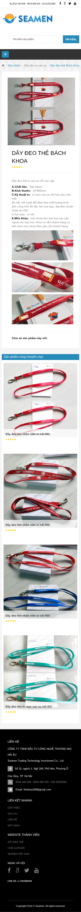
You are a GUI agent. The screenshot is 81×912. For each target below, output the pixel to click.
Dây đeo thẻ (16, 842)
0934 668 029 (34, 4)
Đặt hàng (14, 825)
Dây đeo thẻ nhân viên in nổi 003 (28, 615)
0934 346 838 (19, 4)
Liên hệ (12, 819)
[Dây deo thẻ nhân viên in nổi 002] (40, 490)
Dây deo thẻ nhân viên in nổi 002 (28, 524)
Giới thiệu (14, 807)
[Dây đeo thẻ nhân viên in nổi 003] (40, 581)
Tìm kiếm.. (71, 39)
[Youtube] (76, 3)
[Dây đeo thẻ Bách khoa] (41, 111)
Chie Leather (16, 848)
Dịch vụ (12, 813)
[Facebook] (10, 871)
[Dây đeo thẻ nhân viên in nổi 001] (40, 399)
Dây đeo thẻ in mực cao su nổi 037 (29, 706)
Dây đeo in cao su (35, 65)
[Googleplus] (66, 3)
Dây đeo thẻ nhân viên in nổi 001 (28, 434)
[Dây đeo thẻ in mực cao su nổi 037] (40, 672)
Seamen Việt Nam (18, 854)
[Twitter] (71, 3)
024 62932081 (49, 4)
